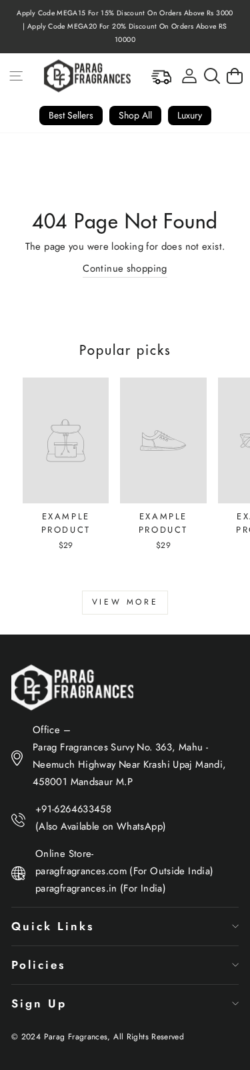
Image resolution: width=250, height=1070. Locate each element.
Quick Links (52, 926)
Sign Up (39, 1003)
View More (125, 602)
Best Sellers (71, 115)
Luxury (189, 115)
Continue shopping (125, 268)
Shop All (135, 115)
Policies (38, 965)
